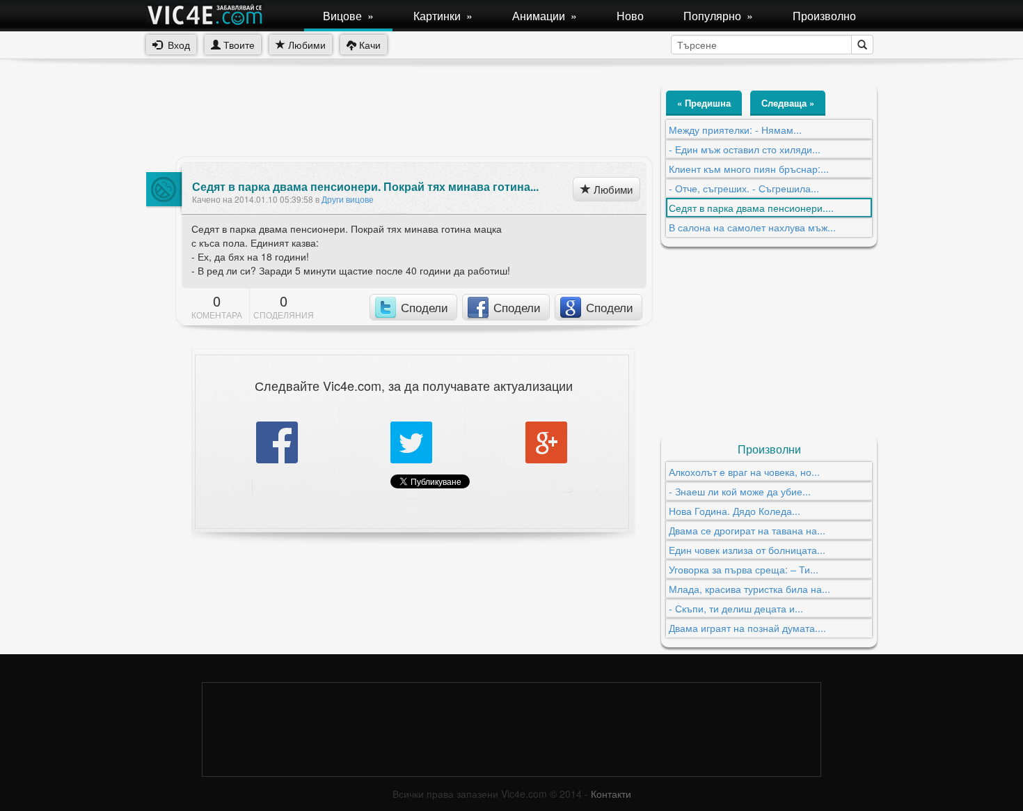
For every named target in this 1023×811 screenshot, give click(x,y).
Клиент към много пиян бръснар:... (749, 169)
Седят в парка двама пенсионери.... (751, 208)
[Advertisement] (399, 115)
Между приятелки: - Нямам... (735, 130)
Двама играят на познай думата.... (747, 628)
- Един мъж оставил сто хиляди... (744, 149)
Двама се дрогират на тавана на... (747, 530)
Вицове (348, 16)
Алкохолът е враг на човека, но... (744, 472)
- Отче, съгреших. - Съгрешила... (744, 188)
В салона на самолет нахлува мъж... (752, 227)
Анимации (544, 16)
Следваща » (787, 102)
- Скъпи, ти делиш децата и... (736, 608)
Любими (305, 45)
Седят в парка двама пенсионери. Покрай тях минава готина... (365, 186)
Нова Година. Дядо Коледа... (734, 511)
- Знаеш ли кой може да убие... (740, 491)
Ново (630, 16)
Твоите (238, 45)
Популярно (718, 16)
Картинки (443, 16)
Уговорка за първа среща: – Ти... (743, 569)
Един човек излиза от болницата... (747, 550)
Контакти (611, 794)
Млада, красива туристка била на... (749, 589)
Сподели (424, 307)
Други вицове (348, 199)
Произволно (824, 16)
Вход (176, 45)
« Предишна (704, 102)
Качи (368, 45)
